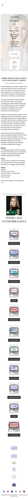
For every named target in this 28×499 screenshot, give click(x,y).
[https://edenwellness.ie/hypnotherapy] (14, 234)
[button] (2, 5)
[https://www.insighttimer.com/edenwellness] (14, 291)
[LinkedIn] (16, 492)
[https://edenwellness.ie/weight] (14, 331)
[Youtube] (20, 492)
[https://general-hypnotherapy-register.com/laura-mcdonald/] (14, 448)
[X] (12, 492)
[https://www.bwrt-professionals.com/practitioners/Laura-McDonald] (14, 469)
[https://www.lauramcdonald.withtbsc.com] (14, 463)
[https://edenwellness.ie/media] (14, 388)
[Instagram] (8, 492)
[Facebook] (4, 492)
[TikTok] (24, 492)
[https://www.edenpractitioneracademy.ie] (14, 426)
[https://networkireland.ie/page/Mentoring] (14, 485)
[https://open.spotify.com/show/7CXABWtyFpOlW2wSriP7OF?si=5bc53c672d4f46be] (14, 407)
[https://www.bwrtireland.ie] (14, 253)
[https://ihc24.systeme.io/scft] (14, 350)
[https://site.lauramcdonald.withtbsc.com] (14, 272)
